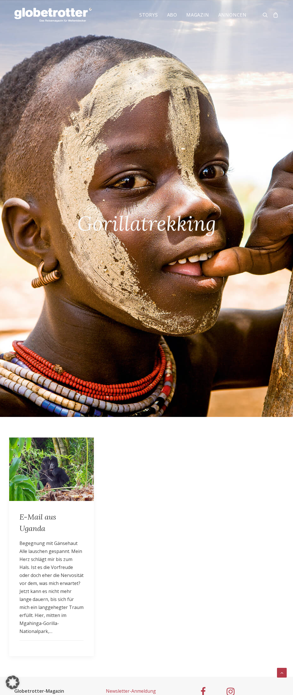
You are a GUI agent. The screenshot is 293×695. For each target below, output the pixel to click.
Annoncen (232, 15)
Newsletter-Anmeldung (131, 691)
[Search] (266, 15)
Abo (172, 15)
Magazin (197, 15)
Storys (148, 15)
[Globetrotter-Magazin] (53, 15)
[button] (12, 682)
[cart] (274, 15)
